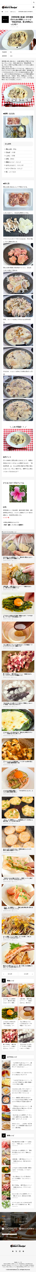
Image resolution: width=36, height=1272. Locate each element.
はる (17, 26)
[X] (16, 1251)
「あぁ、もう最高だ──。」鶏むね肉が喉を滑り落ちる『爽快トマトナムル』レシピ (18, 908)
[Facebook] (13, 1251)
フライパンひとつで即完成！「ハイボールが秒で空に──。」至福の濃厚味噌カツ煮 (17, 762)
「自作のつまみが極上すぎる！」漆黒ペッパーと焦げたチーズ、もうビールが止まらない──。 (17, 879)
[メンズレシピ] (9, 7)
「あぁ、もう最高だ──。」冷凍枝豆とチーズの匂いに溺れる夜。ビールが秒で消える (18, 820)
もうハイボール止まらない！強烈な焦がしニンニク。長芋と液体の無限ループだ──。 (17, 849)
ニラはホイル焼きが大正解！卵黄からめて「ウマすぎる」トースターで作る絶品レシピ (17, 616)
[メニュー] (33, 7)
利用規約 (4, 1221)
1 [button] (15, 47)
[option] (18, 40)
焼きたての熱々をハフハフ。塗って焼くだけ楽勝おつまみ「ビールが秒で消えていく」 (17, 966)
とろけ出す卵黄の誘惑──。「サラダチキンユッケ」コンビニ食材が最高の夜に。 (18, 791)
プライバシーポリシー (24, 1221)
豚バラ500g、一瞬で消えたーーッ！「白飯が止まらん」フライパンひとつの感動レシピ (17, 674)
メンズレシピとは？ (6, 1218)
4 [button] (20, 47)
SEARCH (33, 2)
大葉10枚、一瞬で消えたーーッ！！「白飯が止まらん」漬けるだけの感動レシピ (17, 587)
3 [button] (18, 47)
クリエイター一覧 (23, 1218)
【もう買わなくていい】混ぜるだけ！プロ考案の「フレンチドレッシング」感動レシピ (17, 645)
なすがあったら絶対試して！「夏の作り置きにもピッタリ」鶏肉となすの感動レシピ (17, 558)
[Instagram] (20, 1251)
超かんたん (14, 560)
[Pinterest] (23, 1251)
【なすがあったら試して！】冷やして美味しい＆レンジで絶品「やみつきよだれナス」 (17, 703)
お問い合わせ (5, 1224)
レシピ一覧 (6, 517)
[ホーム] (2, 11)
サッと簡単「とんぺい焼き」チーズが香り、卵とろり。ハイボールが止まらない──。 (17, 937)
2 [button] (17, 47)
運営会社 (21, 1224)
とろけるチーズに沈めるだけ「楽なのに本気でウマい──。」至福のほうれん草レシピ (17, 733)
